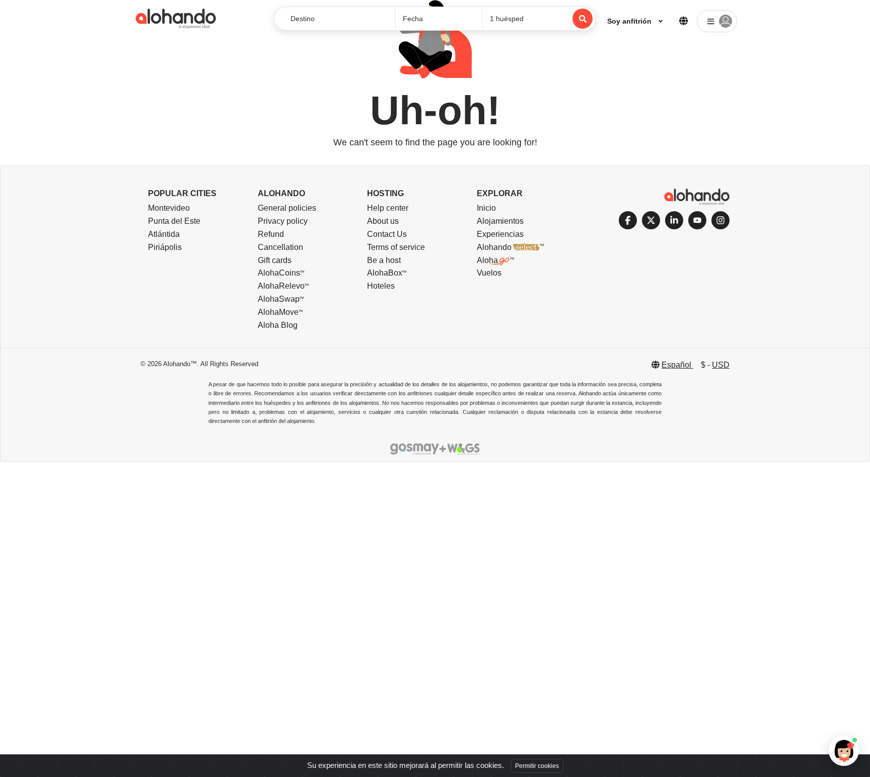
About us (383, 221)
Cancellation (280, 247)
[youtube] (697, 220)
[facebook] (628, 220)
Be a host (384, 260)
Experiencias (500, 234)
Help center (387, 208)
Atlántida (164, 234)
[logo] (176, 19)
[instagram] (720, 220)
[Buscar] (582, 19)
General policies (287, 208)
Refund (271, 234)
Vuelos (489, 273)
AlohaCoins (279, 273)
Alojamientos (500, 221)
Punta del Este (174, 221)
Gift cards (275, 260)
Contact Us (387, 234)
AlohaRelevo (281, 286)
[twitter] (651, 220)
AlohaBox (384, 273)
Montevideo (169, 208)
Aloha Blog (278, 325)
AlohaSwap (279, 299)
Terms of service (396, 247)
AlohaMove (278, 312)
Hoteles (381, 286)
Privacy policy (283, 221)
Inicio (486, 208)
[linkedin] (674, 220)
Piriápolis (165, 247)
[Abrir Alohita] (844, 751)
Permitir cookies (537, 765)
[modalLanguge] (683, 18)
